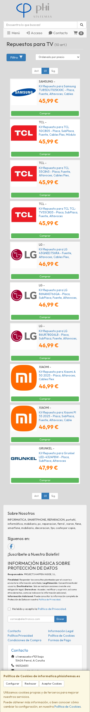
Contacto (60, 33)
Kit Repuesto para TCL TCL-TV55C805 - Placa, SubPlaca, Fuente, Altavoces (58, 212)
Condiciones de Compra (24, 640)
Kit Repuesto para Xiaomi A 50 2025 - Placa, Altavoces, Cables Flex (57, 375)
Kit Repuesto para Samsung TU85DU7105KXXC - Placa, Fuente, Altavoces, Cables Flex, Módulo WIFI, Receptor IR (59, 91)
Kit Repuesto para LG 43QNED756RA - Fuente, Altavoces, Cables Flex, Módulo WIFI (55, 255)
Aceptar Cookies (52, 683)
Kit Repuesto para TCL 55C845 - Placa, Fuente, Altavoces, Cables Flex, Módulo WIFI (55, 173)
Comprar (45, 113)
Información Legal (60, 631)
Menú (15, 33)
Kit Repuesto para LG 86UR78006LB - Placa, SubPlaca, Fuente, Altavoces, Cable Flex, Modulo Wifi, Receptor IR (58, 338)
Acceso (36, 33)
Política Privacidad (20, 636)
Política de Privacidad (50, 599)
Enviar (60, 619)
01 (45, 71)
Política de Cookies (67, 707)
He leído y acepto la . (39, 609)
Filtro (14, 57)
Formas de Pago (59, 640)
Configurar (12, 683)
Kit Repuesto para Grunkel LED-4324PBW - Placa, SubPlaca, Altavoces (56, 456)
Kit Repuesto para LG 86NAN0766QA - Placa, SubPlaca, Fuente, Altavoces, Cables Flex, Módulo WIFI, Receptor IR (58, 297)
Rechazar (30, 683)
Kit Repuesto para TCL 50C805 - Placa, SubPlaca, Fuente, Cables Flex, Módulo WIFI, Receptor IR (57, 132)
